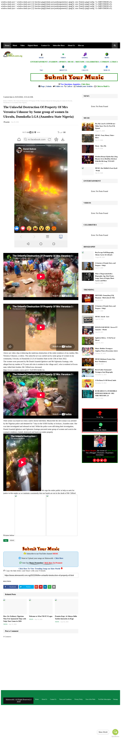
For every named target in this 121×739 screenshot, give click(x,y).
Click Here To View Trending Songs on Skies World (39, 569)
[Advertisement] (60, 25)
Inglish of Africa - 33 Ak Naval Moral (105, 339)
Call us (69, 86)
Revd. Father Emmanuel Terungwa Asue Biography (104, 371)
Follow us (59, 86)
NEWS (10, 101)
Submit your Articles (84, 86)
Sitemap (115, 699)
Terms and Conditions (65, 699)
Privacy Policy (79, 699)
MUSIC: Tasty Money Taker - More (105, 136)
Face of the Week (90, 699)
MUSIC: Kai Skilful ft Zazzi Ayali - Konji (106, 169)
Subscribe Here (59, 45)
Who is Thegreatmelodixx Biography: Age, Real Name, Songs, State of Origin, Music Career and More (104, 277)
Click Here (59, 558)
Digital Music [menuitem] (33, 45)
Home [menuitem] (7, 45)
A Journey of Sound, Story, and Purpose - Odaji (105, 264)
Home (5, 101)
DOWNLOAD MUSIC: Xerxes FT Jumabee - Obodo (106, 328)
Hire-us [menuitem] (81, 45)
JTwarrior (6, 122)
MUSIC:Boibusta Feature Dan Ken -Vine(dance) (105, 360)
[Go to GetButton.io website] (115, 736)
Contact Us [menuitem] (45, 45)
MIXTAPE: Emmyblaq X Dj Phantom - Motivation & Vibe (105, 296)
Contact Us (53, 699)
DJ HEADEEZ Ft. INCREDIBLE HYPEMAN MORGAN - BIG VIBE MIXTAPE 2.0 (106, 393)
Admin (49, 86)
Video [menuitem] (22, 45)
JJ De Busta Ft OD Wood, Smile (105, 380)
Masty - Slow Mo (100, 146)
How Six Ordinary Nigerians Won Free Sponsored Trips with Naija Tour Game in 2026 (14, 618)
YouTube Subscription (104, 699)
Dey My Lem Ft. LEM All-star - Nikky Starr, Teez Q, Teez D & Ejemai (105, 126)
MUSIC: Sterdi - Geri (102, 317)
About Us (71, 45)
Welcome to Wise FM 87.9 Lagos (40, 616)
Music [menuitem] (15, 45)
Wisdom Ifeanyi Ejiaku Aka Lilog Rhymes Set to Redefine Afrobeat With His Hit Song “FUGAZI (106, 159)
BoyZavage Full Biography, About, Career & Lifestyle (104, 254)
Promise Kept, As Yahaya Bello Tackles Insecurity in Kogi (66, 617)
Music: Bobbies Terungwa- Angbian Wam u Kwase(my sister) (106, 350)
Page (43, 86)
